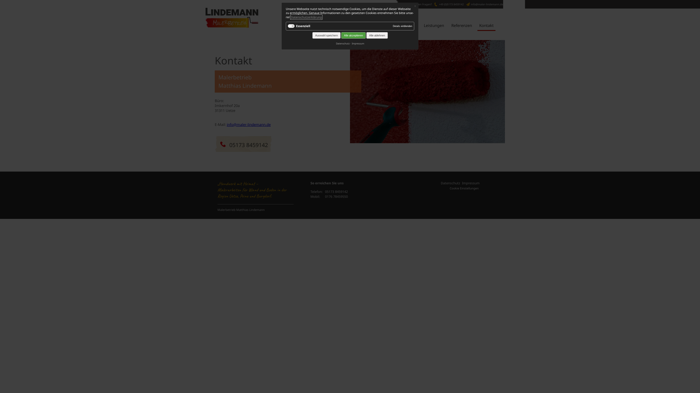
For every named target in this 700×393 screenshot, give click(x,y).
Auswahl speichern (326, 35)
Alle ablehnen (377, 35)
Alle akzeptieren (353, 35)
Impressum (358, 43)
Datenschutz (343, 43)
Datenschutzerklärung (306, 17)
